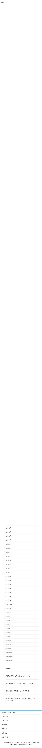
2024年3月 (8, 544)
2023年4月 (8, 588)
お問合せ (4, 733)
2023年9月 (8, 568)
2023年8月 (8, 572)
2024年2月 (8, 548)
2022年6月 (8, 628)
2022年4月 (8, 636)
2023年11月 (8, 560)
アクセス (4, 729)
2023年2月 (8, 596)
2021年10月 (8, 661)
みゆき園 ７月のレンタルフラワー (18, 691)
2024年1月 (8, 552)
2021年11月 (8, 657)
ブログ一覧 (5, 737)
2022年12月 (8, 604)
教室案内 (4, 725)
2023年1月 (8, 600)
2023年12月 (8, 556)
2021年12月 (8, 652)
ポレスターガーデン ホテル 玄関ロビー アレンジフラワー (22, 699)
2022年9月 (8, 616)
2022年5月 (8, 632)
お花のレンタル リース (9, 712)
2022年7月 (8, 624)
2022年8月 (8, 620)
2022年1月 (8, 648)
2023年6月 (8, 580)
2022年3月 (8, 640)
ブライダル (5, 716)
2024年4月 (8, 540)
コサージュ (5, 721)
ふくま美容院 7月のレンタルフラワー (19, 683)
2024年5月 (8, 536)
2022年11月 (8, 608)
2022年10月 (8, 612)
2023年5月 (8, 584)
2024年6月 (8, 532)
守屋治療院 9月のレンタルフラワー (19, 676)
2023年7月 (8, 576)
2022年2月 (8, 644)
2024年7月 (8, 528)
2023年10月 (8, 564)
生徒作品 (9, 668)
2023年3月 (8, 592)
